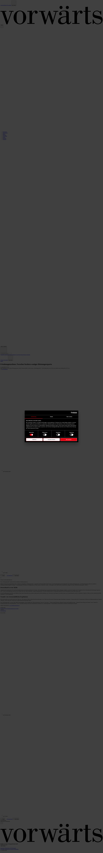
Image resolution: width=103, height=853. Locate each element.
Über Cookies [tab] (69, 416)
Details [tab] (51, 416)
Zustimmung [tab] (33, 416)
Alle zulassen (68, 439)
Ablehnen (34, 439)
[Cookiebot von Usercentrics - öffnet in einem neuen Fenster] (72, 413)
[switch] (44, 435)
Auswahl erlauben (51, 439)
